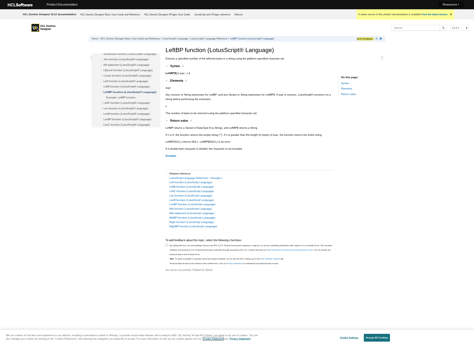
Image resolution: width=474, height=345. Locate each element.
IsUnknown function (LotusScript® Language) (130, 53)
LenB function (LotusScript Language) (191, 200)
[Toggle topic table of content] (382, 57)
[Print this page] (381, 39)
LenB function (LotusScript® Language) (127, 113)
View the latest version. (434, 14)
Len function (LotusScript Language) (190, 195)
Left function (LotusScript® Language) (126, 81)
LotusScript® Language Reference (209, 38)
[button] (102, 54)
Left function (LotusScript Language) (190, 182)
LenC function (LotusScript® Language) (127, 124)
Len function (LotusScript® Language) (126, 108)
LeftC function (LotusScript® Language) (127, 102)
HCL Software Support (270, 259)
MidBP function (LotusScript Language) (192, 217)
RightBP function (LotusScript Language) (193, 226)
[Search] (443, 28)
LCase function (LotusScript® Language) (127, 75)
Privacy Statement (234, 263)
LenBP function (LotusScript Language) (192, 204)
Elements (346, 88)
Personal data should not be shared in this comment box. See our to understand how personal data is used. (224, 263)
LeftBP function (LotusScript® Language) (252, 38)
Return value (348, 94)
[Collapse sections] (377, 39)
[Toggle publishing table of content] (92, 57)
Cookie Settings (349, 337)
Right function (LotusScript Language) (191, 222)
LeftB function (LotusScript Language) (191, 186)
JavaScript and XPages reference (212, 14)
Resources (450, 4)
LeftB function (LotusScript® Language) (127, 86)
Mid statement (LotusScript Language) (191, 213)
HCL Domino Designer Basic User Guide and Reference (110, 14)
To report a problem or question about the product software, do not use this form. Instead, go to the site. (227, 259)
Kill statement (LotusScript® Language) (126, 64)
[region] (237, 337)
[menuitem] (110, 14)
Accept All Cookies (377, 337)
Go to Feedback (365, 39)
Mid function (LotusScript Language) (190, 208)
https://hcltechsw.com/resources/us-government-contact (289, 250)
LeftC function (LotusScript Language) (191, 191)
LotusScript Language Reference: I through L (195, 177)
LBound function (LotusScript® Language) (128, 70)
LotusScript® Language (175, 38)
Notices (239, 14)
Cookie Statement (213, 338)
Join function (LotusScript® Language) (126, 59)
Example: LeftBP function (121, 97)
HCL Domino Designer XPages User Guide (167, 14)
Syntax (345, 83)
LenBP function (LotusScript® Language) (127, 119)
